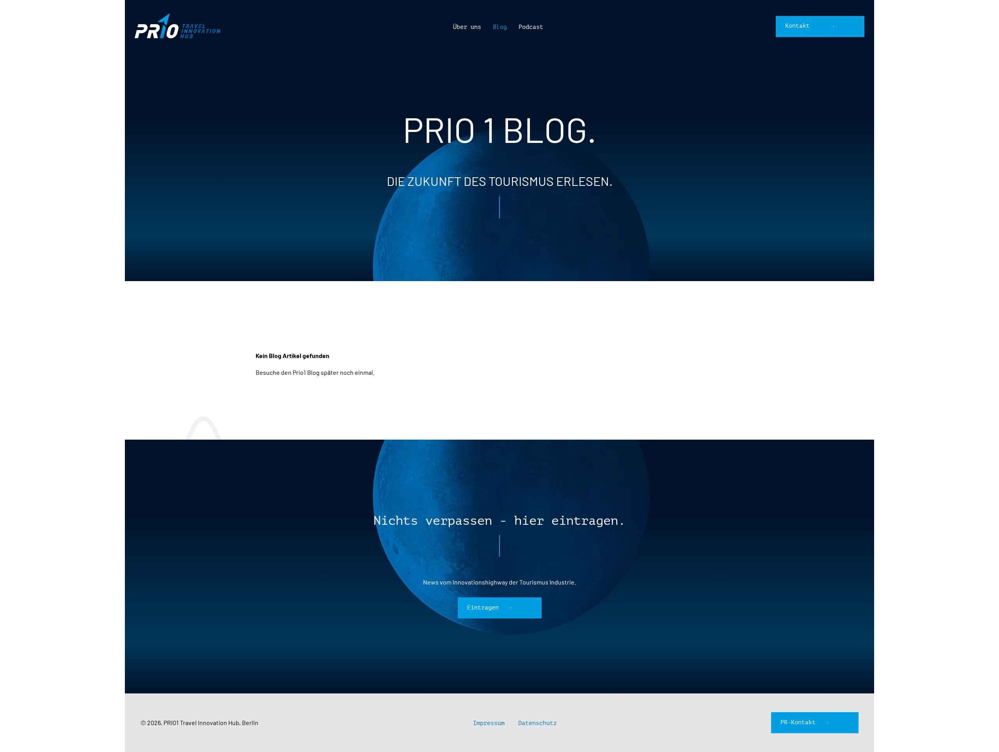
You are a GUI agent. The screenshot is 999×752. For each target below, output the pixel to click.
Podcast (531, 27)
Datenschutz (537, 723)
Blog (500, 27)
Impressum (489, 723)
